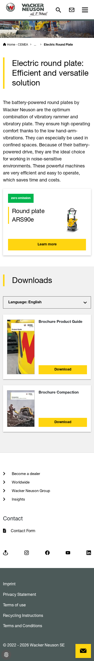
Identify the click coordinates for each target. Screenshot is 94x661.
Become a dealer (25, 473)
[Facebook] (47, 552)
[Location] (5, 552)
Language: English (25, 302)
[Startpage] (26, 10)
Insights (18, 499)
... (35, 44)
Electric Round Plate (58, 44)
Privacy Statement (19, 594)
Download (62, 369)
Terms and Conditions (22, 625)
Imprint (9, 583)
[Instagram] (26, 552)
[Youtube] (68, 552)
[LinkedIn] (88, 552)
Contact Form (23, 530)
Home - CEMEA (17, 44)
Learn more (47, 244)
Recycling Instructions (23, 615)
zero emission (21, 198)
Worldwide (20, 482)
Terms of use (14, 604)
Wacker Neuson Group (30, 490)
